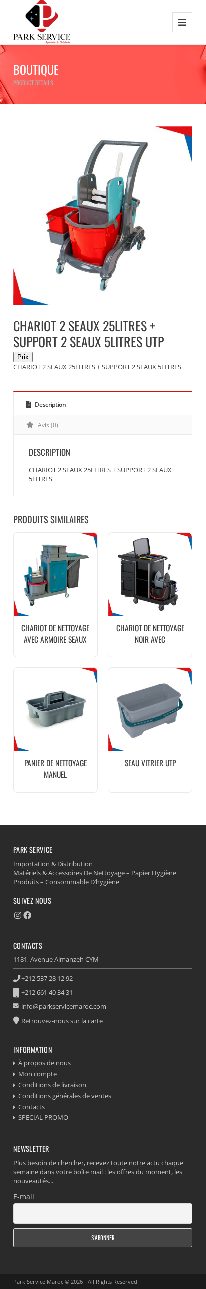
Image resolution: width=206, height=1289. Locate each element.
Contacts (31, 1106)
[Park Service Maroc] (42, 22)
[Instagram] (18, 915)
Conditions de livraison (52, 1084)
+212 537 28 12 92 (47, 978)
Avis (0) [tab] (47, 425)
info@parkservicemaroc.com (64, 1006)
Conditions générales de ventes (65, 1095)
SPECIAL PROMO (43, 1117)
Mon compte (37, 1073)
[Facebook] (27, 915)
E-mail (24, 1196)
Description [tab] (50, 404)
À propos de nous (44, 1062)
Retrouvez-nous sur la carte (62, 1020)
